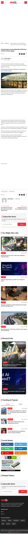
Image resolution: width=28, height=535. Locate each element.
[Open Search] (25, 2)
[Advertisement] (14, 20)
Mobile (9, 520)
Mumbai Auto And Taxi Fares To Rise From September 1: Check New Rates (13, 256)
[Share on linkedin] (24, 54)
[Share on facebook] (20, 54)
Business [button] (7, 43)
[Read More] (14, 244)
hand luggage (11, 191)
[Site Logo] (13, 2)
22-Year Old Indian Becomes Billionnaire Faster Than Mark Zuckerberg (16, 432)
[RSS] (21, 453)
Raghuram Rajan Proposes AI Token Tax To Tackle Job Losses (13, 280)
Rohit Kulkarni (7, 58)
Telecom (22, 520)
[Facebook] (7, 444)
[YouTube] (7, 453)
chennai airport (4, 191)
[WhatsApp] (7, 448)
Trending (8, 404)
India (3, 523)
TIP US (2, 514)
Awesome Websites (15, 532)
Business (10, 408)
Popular (20, 404)
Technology (10, 419)
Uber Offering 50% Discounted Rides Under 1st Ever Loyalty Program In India (6, 209)
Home (2, 43)
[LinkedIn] (21, 448)
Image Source (4, 163)
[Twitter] (21, 444)
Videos (13, 523)
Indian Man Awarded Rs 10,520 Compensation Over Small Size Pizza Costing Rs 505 (13, 305)
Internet (8, 523)
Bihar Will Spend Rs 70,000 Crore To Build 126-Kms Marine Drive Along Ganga (14, 330)
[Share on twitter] (22, 54)
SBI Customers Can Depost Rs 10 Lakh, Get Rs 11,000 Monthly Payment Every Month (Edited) (17, 412)
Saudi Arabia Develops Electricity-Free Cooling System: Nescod (15, 422)
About (2, 511)
